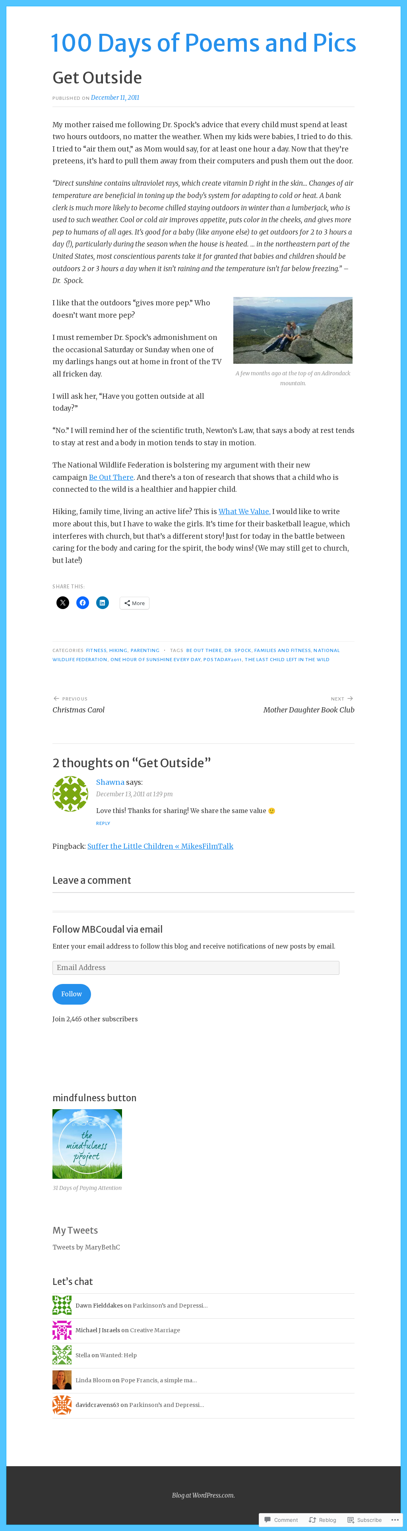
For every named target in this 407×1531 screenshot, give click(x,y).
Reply (103, 823)
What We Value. (245, 511)
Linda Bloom (93, 1380)
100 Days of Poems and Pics (203, 43)
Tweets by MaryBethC (86, 1247)
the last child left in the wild (287, 659)
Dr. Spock (238, 650)
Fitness (96, 650)
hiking (118, 650)
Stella (83, 1355)
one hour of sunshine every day (155, 659)
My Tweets (75, 1230)
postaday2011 (223, 659)
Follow (71, 994)
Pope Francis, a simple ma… (159, 1380)
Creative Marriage (155, 1330)
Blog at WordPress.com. (203, 1495)
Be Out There (111, 477)
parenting (145, 650)
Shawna (110, 782)
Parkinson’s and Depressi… (170, 1305)
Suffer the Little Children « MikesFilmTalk (160, 846)
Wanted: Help (118, 1355)
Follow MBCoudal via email (107, 929)
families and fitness (282, 650)
